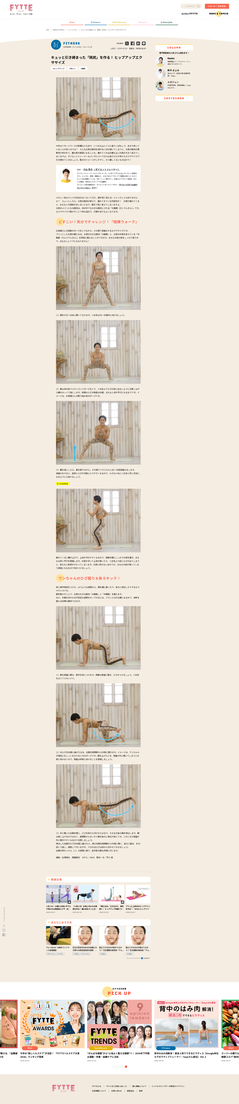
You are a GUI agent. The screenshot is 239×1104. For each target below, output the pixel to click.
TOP (47, 30)
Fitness (96, 22)
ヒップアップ (59, 68)
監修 (141, 1091)
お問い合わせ (116, 1091)
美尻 (83, 68)
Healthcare (119, 22)
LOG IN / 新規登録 (217, 6)
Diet (72, 22)
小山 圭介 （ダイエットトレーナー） (101, 169)
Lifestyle (167, 22)
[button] (113, 1066)
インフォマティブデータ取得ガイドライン (167, 1086)
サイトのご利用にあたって (116, 1086)
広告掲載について (99, 1091)
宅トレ (73, 68)
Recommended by (134, 958)
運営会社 (130, 1091)
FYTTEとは (96, 1086)
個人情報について (139, 1086)
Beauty (143, 22)
